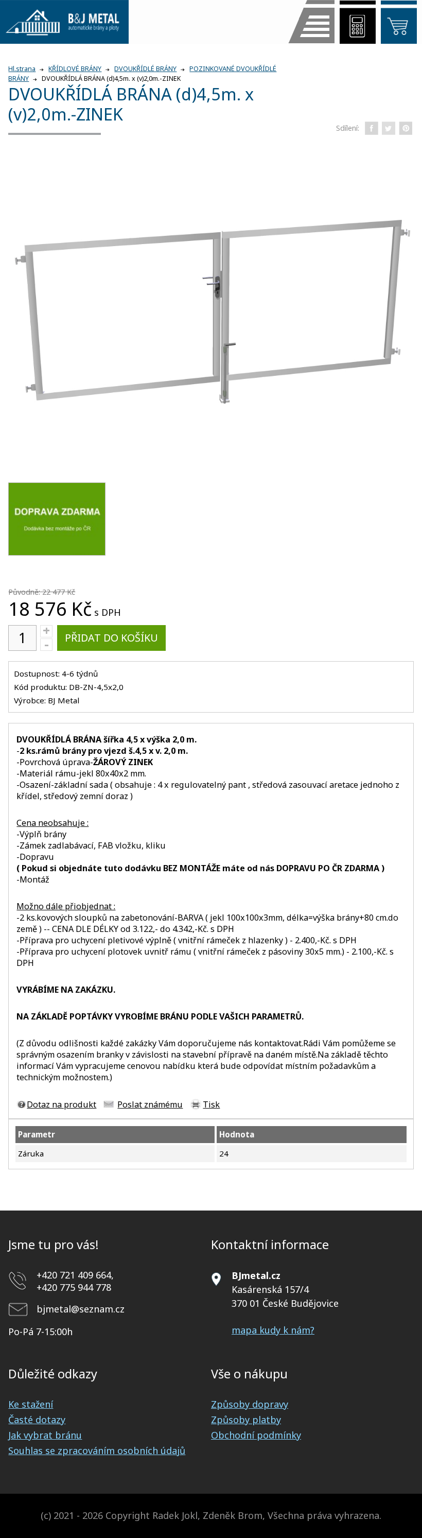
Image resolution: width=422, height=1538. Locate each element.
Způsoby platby (246, 1419)
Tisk (211, 1104)
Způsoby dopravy (249, 1404)
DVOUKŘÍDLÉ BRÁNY (145, 68)
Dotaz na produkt (61, 1104)
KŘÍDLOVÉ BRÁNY (74, 68)
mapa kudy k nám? (273, 1330)
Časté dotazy (36, 1419)
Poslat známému (150, 1104)
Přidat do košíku (111, 638)
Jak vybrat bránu (45, 1435)
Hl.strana (22, 68)
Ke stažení (30, 1404)
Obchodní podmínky (256, 1435)
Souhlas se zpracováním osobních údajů (96, 1450)
